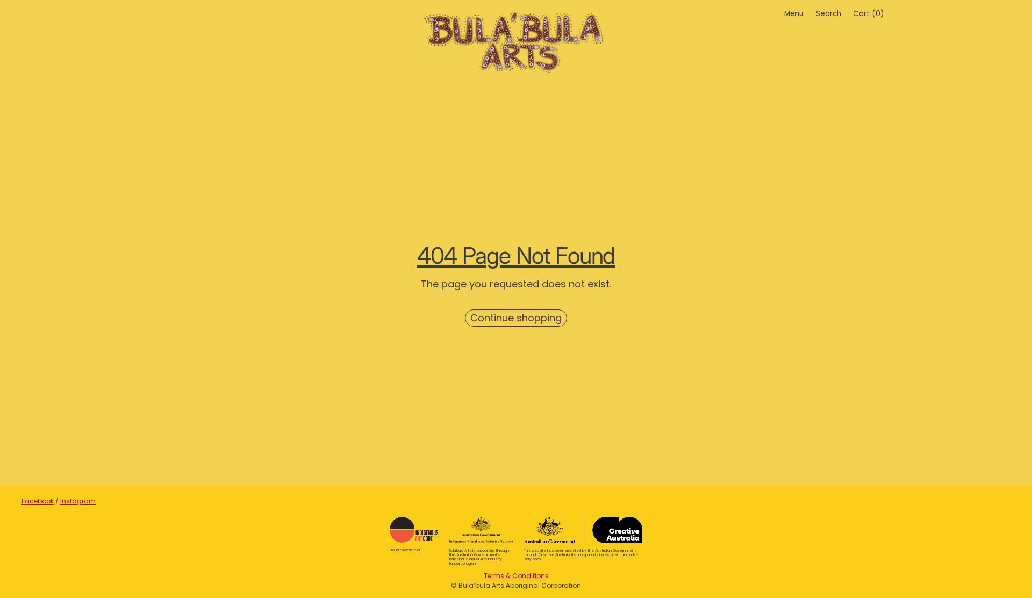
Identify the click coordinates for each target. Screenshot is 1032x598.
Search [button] (828, 14)
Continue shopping (516, 318)
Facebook (38, 501)
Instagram (78, 501)
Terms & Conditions (516, 575)
